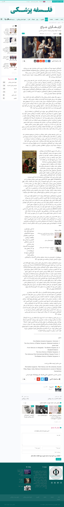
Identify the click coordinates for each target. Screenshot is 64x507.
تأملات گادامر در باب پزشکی (54, 399)
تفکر (29, 19)
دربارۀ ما (28, 1)
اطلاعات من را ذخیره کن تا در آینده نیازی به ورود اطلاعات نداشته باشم (45, 456)
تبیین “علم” (20, 486)
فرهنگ (33, 19)
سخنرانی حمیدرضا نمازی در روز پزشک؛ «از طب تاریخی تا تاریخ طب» (45, 234)
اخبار (60, 406)
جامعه (51, 19)
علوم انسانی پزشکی (21, 19)
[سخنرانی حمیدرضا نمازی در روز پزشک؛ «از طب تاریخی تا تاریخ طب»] (58, 235)
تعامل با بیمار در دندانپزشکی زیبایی (6, 58)
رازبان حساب (6, 504)
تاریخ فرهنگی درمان (49, 240)
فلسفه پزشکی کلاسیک (11, 85)
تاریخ (46, 19)
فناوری (42, 19)
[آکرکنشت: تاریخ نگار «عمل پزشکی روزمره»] (58, 249)
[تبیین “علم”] (27, 488)
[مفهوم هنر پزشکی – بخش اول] (27, 480)
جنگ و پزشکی (25, 399)
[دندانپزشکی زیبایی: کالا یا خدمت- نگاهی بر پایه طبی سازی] (13, 65)
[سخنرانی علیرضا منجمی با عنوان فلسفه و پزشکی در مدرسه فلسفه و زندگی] (13, 49)
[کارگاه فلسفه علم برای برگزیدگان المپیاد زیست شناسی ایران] (13, 40)
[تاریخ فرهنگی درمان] (58, 242)
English (41, 1)
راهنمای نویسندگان (34, 1)
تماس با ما (49, 1)
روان (37, 19)
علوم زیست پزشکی (14, 497)
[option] (9, 49)
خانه (62, 19)
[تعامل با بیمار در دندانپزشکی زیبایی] (13, 58)
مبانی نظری (14, 95)
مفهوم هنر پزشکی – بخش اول (21, 480)
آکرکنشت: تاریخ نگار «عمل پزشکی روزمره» (46, 248)
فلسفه (56, 19)
